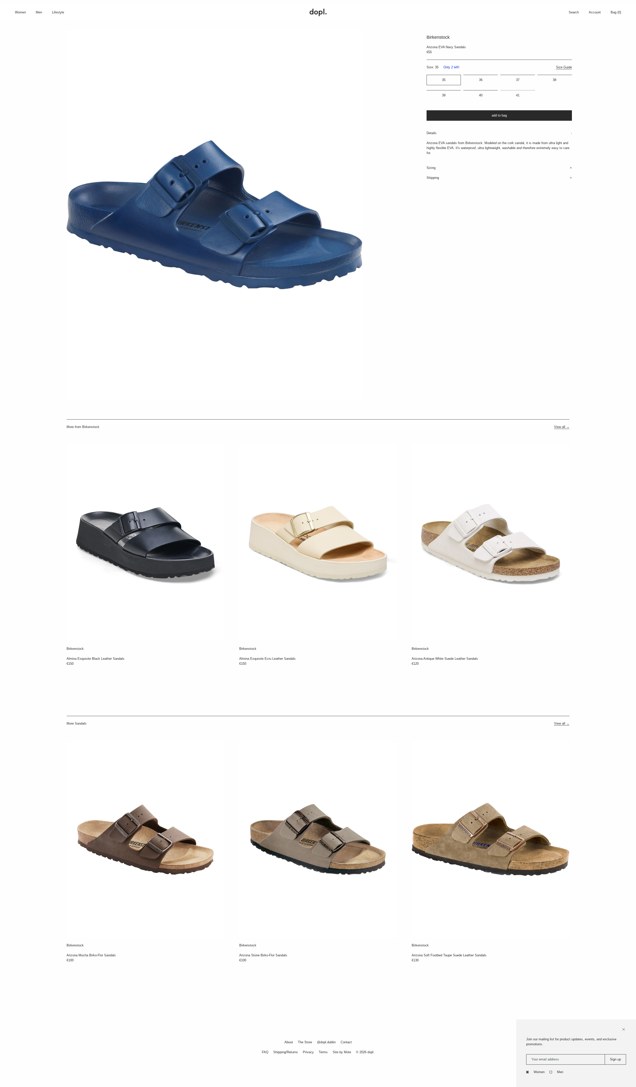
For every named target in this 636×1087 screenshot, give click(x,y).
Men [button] (39, 12)
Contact (346, 1042)
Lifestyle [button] (58, 12)
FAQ (265, 1052)
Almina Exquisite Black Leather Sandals (95, 658)
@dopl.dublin (326, 1042)
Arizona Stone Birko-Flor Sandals (263, 955)
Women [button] (20, 12)
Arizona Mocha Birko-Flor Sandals (91, 955)
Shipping (433, 178)
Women (539, 1072)
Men (560, 1072)
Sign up (615, 1059)
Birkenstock (75, 649)
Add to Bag (499, 115)
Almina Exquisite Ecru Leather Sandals (267, 658)
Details (432, 133)
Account (595, 12)
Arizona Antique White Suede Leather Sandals (445, 658)
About (288, 1042)
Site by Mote (342, 1052)
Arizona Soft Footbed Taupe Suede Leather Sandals (449, 955)
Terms (323, 1052)
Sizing (431, 168)
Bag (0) (616, 12)
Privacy (308, 1052)
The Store (305, 1042)
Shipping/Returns (285, 1052)
